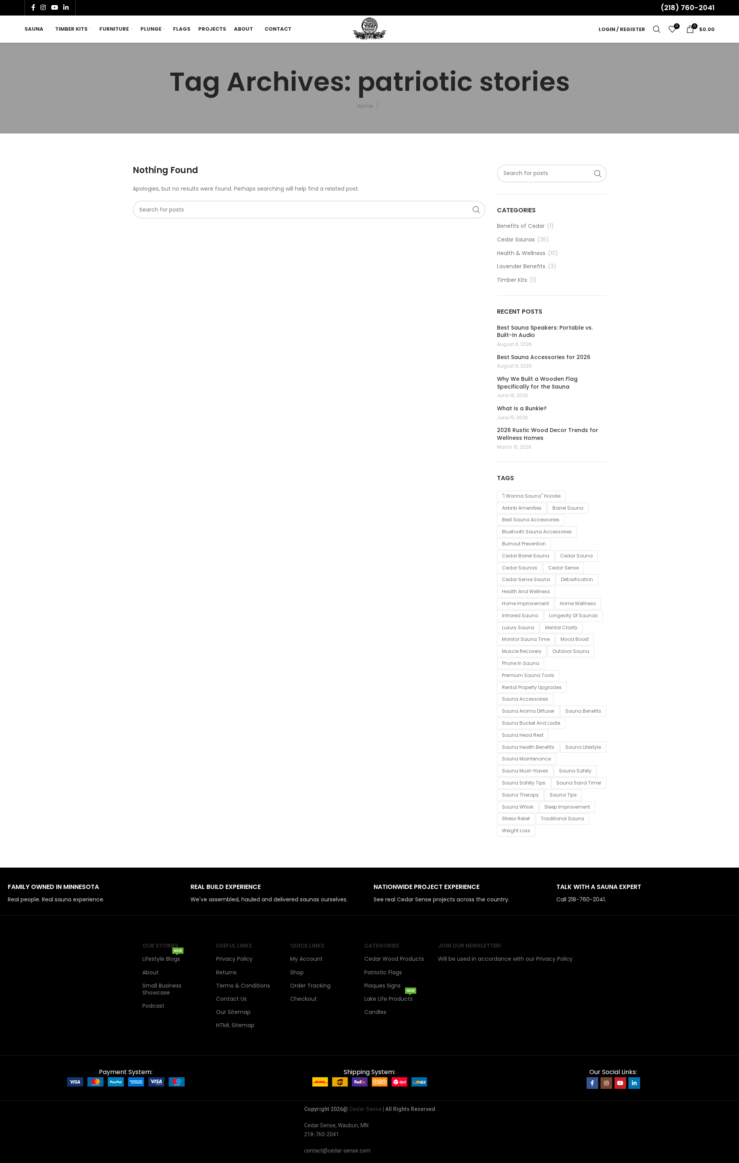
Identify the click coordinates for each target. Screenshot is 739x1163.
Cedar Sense (365, 1109)
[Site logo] (369, 29)
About (150, 972)
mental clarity (561, 627)
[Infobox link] (95, 893)
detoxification (577, 579)
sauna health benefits (528, 747)
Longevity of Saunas (573, 615)
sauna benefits (583, 711)
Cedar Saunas (516, 239)
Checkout (303, 999)
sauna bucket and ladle (531, 723)
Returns (226, 972)
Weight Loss (516, 830)
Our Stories (160, 945)
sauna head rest (522, 735)
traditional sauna (562, 818)
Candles (375, 1012)
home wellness (578, 603)
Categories (381, 945)
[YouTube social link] (54, 8)
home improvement (525, 603)
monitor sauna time (526, 639)
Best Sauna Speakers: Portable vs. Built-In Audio (545, 331)
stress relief (516, 818)
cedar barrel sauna (525, 555)
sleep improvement (567, 807)
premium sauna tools (528, 675)
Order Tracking (310, 985)
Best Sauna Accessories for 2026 (543, 357)
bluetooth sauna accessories (537, 531)
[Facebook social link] (33, 8)
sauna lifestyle (583, 747)
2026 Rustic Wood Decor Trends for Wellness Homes (547, 434)
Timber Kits (512, 280)
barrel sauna (567, 508)
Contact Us (231, 999)
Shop (297, 972)
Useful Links (234, 945)
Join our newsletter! (469, 945)
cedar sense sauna (526, 579)
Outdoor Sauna (570, 651)
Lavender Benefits (521, 266)
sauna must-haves (525, 770)
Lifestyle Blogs (162, 957)
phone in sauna (520, 663)
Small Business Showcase (162, 989)
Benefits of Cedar (521, 226)
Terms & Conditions (243, 985)
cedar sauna (576, 555)
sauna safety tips (523, 782)
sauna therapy (520, 795)
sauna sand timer (578, 782)
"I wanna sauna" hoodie (531, 496)
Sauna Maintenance (526, 758)
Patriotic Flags (383, 972)
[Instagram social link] (43, 8)
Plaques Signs (382, 985)
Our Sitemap (233, 1012)
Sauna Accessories (525, 699)
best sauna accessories (530, 519)
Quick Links (307, 945)
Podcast (153, 1006)
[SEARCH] (476, 210)
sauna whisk (517, 807)
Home (365, 106)
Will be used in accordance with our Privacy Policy (505, 959)
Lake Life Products (389, 997)
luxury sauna (518, 627)
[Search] (657, 29)
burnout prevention (524, 543)
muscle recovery (522, 651)
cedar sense (563, 567)
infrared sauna (520, 615)
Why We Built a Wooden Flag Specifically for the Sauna (537, 383)
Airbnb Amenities (522, 508)
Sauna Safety (575, 770)
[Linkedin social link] (66, 8)
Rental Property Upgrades (532, 687)
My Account (306, 959)
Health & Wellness (521, 253)
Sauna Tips (563, 795)
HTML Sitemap (235, 1025)
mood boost (575, 639)
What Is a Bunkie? (522, 408)
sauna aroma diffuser (528, 711)
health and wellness (526, 591)
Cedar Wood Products (394, 959)
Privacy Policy (234, 959)
